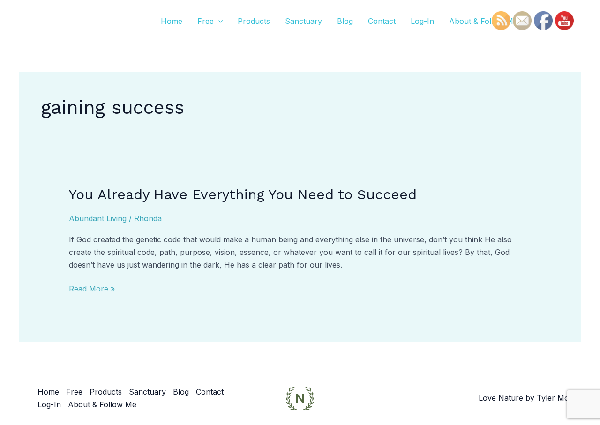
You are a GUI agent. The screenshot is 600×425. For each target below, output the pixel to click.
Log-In (422, 21)
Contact (382, 21)
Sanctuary (303, 21)
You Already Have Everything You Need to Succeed (243, 194)
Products (254, 21)
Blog (345, 21)
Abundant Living (98, 218)
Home (171, 21)
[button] (218, 21)
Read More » (92, 288)
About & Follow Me (483, 21)
